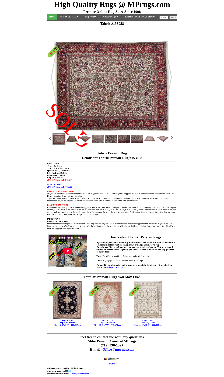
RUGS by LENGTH (68, 17)
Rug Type (89, 17)
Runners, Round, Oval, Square (139, 17)
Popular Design (109, 17)
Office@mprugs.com (118, 349)
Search (173, 17)
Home (52, 17)
